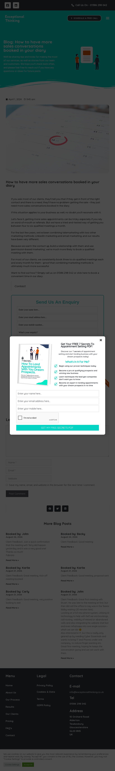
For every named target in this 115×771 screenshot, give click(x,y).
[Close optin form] (101, 340)
